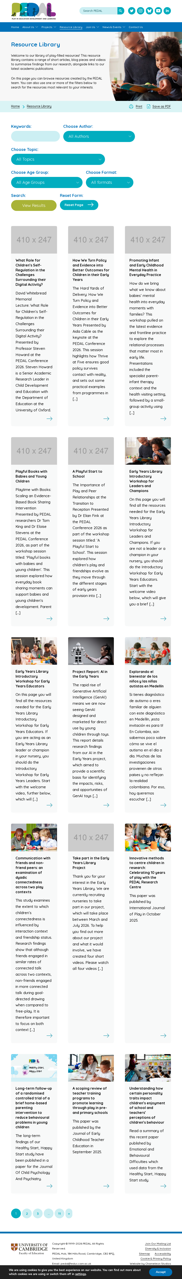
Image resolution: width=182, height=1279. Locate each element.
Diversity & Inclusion (158, 1248)
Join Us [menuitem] (90, 27)
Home (15, 106)
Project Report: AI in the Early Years (90, 674)
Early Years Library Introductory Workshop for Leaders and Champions (145, 481)
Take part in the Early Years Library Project (91, 863)
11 (59, 1213)
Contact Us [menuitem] (136, 27)
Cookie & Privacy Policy (155, 1258)
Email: (56, 1263)
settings (80, 1274)
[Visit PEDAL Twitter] (131, 11)
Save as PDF (161, 106)
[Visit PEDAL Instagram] (140, 11)
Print (139, 106)
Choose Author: (78, 126)
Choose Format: (101, 172)
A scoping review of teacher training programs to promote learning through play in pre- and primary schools (90, 1100)
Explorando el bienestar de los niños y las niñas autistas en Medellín (146, 678)
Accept (161, 1272)
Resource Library (39, 106)
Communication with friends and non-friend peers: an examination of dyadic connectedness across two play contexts (33, 875)
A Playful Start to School (87, 473)
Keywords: (21, 126)
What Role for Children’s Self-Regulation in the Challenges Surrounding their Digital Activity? (31, 272)
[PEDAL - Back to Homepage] (33, 11)
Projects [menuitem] (47, 27)
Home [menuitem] (15, 27)
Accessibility (163, 1253)
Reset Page (74, 205)
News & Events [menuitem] (112, 27)
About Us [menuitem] (28, 27)
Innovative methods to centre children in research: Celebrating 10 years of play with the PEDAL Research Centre (147, 872)
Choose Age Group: (30, 172)
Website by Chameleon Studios (150, 1263)
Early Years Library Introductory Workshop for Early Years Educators (33, 678)
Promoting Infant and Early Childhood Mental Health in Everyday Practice (146, 267)
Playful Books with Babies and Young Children (31, 476)
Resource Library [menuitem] (71, 27)
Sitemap (144, 1253)
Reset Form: (71, 195)
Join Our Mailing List (158, 1243)
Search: (18, 195)
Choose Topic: (24, 149)
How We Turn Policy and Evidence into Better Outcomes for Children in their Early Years (91, 270)
